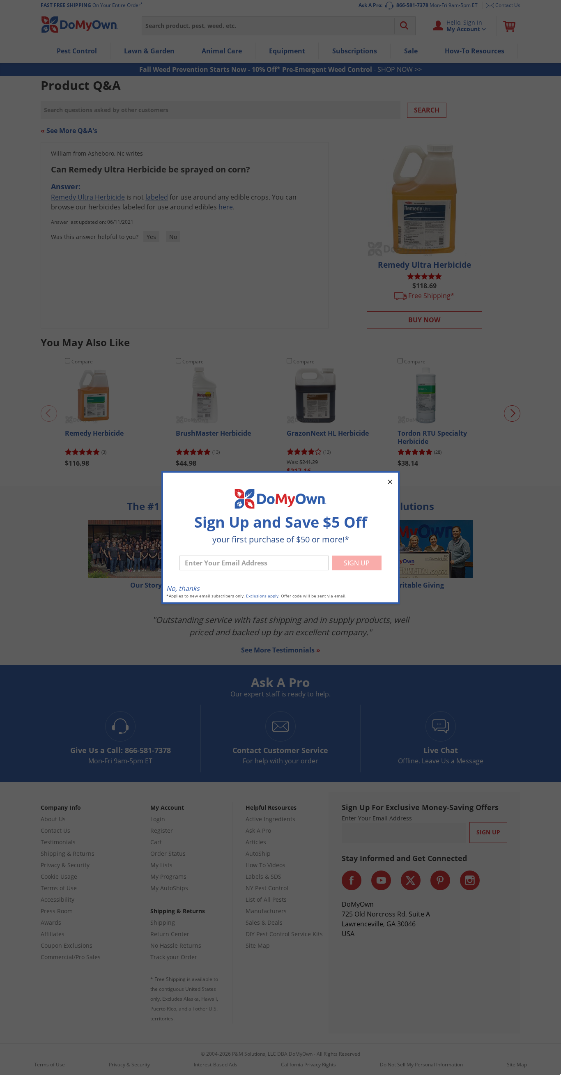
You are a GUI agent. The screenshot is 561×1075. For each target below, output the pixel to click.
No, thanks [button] (183, 588)
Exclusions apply (262, 596)
